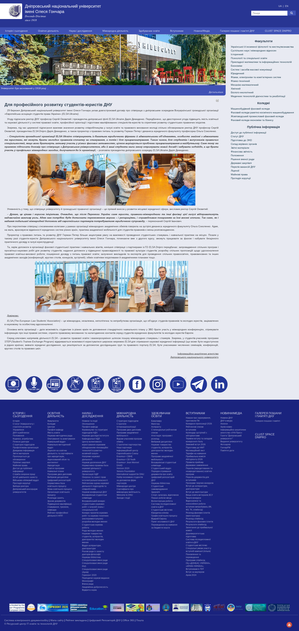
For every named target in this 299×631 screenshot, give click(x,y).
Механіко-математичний (245, 84)
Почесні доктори (21, 441)
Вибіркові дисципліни (57, 477)
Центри (51, 426)
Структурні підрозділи (24, 444)
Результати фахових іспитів (199, 521)
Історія (16, 421)
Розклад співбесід (194, 518)
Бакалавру (156, 421)
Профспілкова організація (26, 447)
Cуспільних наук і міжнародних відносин (253, 50)
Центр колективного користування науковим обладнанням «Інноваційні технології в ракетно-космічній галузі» (95, 447)
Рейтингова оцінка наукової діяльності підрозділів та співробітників (95, 486)
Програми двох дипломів (59, 474)
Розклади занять (55, 498)
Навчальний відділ (56, 441)
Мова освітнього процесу (59, 489)
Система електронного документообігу (26, 620)
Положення (237, 155)
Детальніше (216, 91)
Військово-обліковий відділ (26, 480)
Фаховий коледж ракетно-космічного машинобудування (262, 112)
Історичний (237, 54)
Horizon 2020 (123, 468)
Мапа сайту (57, 620)
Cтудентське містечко (162, 510)
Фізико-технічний (240, 81)
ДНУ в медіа (226, 421)
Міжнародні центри (126, 486)
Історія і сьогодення (16, 30)
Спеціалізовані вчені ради (95, 560)
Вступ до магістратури (197, 492)
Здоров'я (155, 492)
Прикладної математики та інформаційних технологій (261, 62)
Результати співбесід (196, 524)
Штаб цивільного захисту (25, 477)
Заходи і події (123, 498)
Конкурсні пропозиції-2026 (199, 424)
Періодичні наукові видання (95, 578)
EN (286, 6)
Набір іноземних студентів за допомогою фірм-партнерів (130, 480)
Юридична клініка (160, 513)
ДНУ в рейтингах (21, 433)
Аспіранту (156, 426)
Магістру (155, 424)
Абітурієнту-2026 (194, 459)
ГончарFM (225, 447)
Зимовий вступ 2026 (196, 444)
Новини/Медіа (202, 30)
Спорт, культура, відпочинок (165, 495)
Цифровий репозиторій (59, 480)
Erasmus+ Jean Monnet (128, 462)
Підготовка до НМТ (195, 447)
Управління (18, 430)
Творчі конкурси (193, 498)
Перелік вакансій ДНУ (243, 166)
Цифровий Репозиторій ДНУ (105, 620)
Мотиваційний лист (195, 450)
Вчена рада (87, 584)
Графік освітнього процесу (164, 516)
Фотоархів (225, 444)
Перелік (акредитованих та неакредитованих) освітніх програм (199, 471)
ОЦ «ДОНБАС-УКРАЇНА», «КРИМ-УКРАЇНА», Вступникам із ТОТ (198, 566)
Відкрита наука (89, 590)
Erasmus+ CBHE (125, 456)
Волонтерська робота (162, 501)
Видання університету (231, 441)
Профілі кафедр (55, 430)
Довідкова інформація (23, 450)
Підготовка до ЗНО (241, 140)
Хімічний (236, 88)
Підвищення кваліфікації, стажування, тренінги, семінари (59, 507)
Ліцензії (235, 170)
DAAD (120, 465)
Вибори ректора (21, 486)
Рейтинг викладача (77, 620)
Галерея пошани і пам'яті (267, 421)
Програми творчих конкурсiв (199, 483)
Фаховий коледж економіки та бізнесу (252, 120)
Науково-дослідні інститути (95, 435)
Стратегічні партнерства (129, 444)
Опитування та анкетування (61, 438)
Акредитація (53, 465)
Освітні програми (55, 468)
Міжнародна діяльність (115, 30)
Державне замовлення (197, 465)
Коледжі (51, 424)
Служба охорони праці (24, 474)
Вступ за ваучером (195, 572)
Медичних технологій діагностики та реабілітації (258, 96)
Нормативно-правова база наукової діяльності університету (95, 468)
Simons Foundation (126, 471)
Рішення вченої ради (242, 159)
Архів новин (226, 426)
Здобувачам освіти (149, 30)
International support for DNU (130, 474)
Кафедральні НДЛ (91, 438)
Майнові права (239, 174)
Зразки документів (56, 501)
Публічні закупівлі (21, 462)
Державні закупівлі (241, 163)
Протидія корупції (241, 178)
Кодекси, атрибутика (23, 438)
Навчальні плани (55, 471)
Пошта (140, 620)
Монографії (87, 581)
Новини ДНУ (226, 418)
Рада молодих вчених (92, 530)
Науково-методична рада (59, 435)
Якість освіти (53, 433)
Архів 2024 (191, 575)
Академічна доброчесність (95, 587)
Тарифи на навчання (196, 453)
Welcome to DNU (125, 495)
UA (280, 6)
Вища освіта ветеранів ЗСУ (199, 495)
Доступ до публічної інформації (248, 132)
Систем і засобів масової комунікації (251, 69)
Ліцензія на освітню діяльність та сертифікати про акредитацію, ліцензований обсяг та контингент (60, 456)
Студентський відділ (161, 468)
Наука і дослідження (80, 30)
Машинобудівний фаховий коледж (250, 108)
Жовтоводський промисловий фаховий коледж (257, 116)
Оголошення (88, 424)
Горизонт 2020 (89, 575)
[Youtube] (289, 624)
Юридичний (237, 73)
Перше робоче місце (161, 498)
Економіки (236, 65)
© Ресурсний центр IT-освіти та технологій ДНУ (31, 623)
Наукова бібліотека (91, 557)
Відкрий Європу (159, 518)
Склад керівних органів (244, 144)
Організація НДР (90, 474)
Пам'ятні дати (227, 450)
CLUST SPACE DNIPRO (278, 30)
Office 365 (129, 620)
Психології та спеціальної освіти (249, 58)
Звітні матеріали (240, 147)
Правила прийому (194, 462)
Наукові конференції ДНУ (94, 492)
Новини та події (89, 421)
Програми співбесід (195, 560)
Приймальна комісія (196, 456)
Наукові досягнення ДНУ (94, 462)
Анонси (224, 424)
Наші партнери (124, 447)
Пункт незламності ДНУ (163, 521)
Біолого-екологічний (242, 92)
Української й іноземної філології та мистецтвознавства (262, 46)
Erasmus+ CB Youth (126, 459)
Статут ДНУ (237, 136)
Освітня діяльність (48, 30)
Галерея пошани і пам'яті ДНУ (237, 30)
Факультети (53, 421)
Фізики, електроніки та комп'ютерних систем (256, 77)
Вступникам (176, 30)
